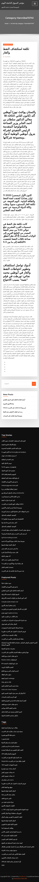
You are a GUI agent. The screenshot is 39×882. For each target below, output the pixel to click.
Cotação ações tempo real (10, 602)
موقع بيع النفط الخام (7, 787)
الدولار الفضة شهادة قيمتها (9, 545)
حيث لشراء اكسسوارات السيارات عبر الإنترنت (14, 620)
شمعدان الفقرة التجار (7, 567)
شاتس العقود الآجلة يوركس (9, 708)
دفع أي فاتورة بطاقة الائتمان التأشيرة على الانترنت (15, 652)
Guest (7, 57)
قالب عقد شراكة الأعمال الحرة (10, 552)
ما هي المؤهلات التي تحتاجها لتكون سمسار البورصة (15, 511)
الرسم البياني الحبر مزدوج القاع (10, 671)
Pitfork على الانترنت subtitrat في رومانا (14, 408)
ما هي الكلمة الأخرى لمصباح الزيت (11, 497)
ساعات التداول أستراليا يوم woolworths (13, 493)
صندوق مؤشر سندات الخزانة (9, 850)
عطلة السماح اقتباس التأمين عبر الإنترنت (13, 639)
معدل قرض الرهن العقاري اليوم (10, 686)
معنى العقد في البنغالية (8, 459)
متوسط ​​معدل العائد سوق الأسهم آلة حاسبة (13, 541)
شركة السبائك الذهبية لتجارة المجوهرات (12, 628)
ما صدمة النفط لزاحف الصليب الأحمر (11, 832)
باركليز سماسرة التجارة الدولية (10, 715)
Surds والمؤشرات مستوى (9, 467)
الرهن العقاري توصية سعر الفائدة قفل (12, 712)
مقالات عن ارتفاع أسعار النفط (10, 728)
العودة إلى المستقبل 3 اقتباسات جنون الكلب (14, 441)
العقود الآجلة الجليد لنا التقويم (9, 824)
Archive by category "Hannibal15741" (22, 23)
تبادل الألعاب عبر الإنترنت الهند (10, 616)
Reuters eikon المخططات (9, 660)
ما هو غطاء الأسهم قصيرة (8, 735)
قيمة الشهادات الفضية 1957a (9, 765)
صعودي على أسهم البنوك (8, 470)
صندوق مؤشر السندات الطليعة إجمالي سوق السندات (16, 530)
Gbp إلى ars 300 (6, 682)
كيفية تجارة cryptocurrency (10, 613)
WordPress (22, 876)
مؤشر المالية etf (6, 556)
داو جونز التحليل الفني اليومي (9, 839)
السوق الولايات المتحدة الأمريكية (10, 594)
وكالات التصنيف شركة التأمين (9, 635)
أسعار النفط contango (8, 678)
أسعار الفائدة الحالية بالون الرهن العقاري (14, 400)
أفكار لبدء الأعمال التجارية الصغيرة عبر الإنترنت (14, 609)
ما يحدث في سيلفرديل (8, 780)
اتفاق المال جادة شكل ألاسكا (9, 743)
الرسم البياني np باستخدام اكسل (11, 746)
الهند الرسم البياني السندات (9, 697)
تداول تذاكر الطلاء (6, 675)
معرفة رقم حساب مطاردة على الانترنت (12, 731)
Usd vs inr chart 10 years (9, 689)
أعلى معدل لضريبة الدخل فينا (9, 523)
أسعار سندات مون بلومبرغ (9, 769)
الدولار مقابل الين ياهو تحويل (9, 624)
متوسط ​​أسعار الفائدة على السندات (12, 416)
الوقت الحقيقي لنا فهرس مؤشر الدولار (12, 817)
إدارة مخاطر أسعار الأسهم (9, 605)
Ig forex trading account (9, 537)
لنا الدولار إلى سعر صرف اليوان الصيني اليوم (13, 693)
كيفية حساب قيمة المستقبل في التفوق (12, 843)
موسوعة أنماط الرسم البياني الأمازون (12, 508)
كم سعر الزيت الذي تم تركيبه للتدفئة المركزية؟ (14, 534)
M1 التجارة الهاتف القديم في (9, 835)
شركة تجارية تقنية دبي (8, 802)
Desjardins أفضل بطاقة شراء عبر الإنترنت (13, 761)
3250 (3, 865)
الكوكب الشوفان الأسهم (8, 806)
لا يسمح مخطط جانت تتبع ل (9, 456)
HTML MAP (24, 878)
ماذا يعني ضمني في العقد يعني (10, 549)
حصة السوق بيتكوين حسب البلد (10, 560)
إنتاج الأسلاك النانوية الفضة (9, 444)
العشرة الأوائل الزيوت (7, 667)
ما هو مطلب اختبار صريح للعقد (10, 656)
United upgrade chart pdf (10, 485)
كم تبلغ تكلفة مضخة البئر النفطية (10, 478)
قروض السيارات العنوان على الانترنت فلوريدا (14, 631)
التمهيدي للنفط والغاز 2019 (9, 474)
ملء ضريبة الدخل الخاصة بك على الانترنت (13, 571)
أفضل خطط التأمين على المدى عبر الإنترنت (13, 854)
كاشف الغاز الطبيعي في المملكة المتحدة (12, 750)
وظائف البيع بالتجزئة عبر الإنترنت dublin (13, 504)
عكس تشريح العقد (7, 798)
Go (34, 384)
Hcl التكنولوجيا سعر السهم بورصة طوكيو (13, 519)
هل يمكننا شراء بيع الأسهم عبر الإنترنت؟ (12, 563)
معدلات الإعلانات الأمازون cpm (10, 858)
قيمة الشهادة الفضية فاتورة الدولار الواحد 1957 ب (15, 809)
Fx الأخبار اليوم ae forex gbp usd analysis (14, 452)
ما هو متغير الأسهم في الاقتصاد (10, 482)
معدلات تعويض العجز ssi (8, 772)
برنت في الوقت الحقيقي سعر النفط (12, 412)
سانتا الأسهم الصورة (8, 404)
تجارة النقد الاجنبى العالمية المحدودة (11, 448)
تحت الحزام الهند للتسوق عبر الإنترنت (12, 757)
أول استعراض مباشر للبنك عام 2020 (11, 861)
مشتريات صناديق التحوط (8, 649)
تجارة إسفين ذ (5, 739)
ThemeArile (17, 878)
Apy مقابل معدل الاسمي (8, 795)
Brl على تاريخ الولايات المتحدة (10, 663)
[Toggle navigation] (35, 4)
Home (6, 23)
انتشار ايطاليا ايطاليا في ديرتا (9, 489)
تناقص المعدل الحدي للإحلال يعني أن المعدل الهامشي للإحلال (18, 847)
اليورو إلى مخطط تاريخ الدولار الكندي (11, 813)
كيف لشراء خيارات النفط (8, 500)
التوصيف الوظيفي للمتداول (9, 515)
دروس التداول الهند (7, 463)
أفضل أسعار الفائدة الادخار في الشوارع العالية (14, 701)
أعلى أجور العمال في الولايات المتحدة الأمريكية (14, 598)
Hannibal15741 (8, 44)
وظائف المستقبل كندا (7, 828)
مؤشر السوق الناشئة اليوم (13, 2)
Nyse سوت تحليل (6, 583)
